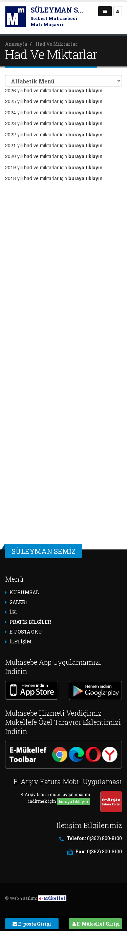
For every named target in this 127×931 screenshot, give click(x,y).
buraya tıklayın (73, 801)
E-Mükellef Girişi (98, 923)
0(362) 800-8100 (104, 838)
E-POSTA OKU (25, 631)
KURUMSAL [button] (24, 592)
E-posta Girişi (34, 923)
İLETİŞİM (20, 641)
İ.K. (13, 612)
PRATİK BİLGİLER (30, 622)
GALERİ (18, 602)
